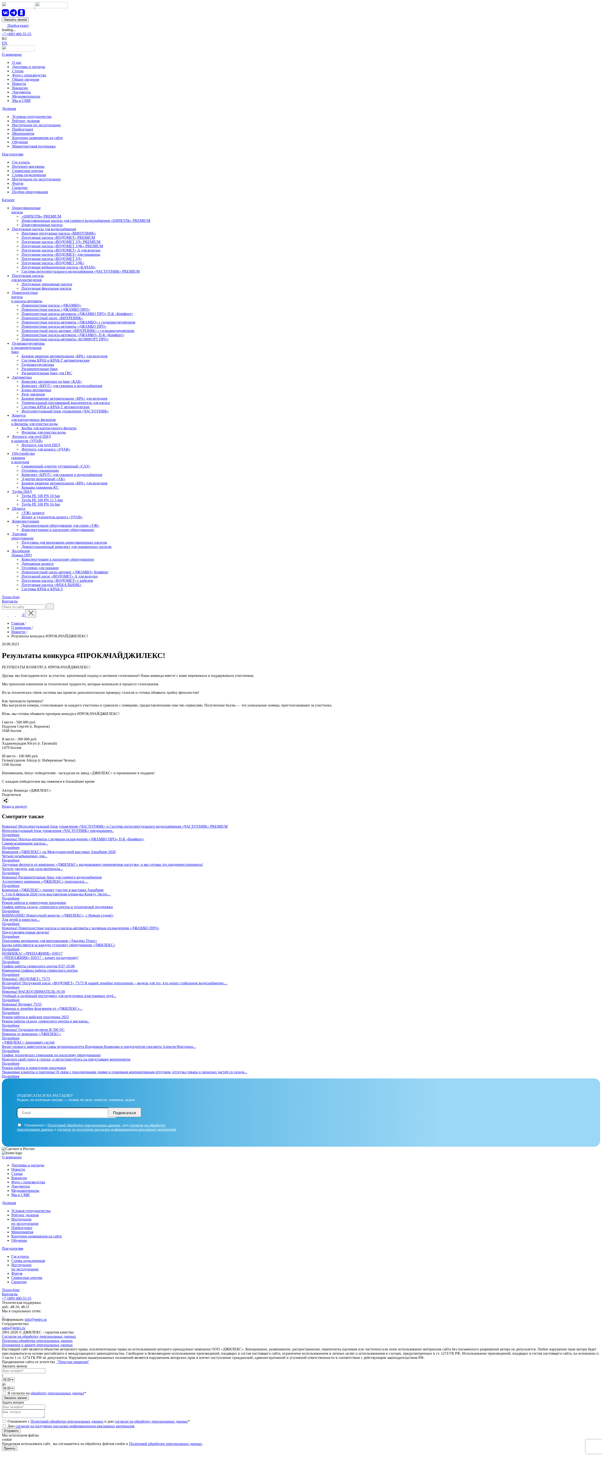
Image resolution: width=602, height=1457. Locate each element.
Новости (18, 1169)
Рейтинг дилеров (25, 1215)
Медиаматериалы (25, 1191)
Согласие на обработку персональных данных (39, 1336)
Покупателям (12, 154)
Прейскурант (18, 26)
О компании (12, 54)
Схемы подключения (28, 1261)
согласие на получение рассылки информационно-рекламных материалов (116, 1129)
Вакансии (19, 1178)
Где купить (20, 1256)
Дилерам (9, 109)
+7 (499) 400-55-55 (16, 34)
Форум (16, 1273)
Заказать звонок (15, 19)
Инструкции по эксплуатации (25, 1221)
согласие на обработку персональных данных (151, 1421)
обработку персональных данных (57, 1393)
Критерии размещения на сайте (36, 1236)
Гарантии (19, 1282)
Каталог (8, 200)
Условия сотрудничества (31, 1211)
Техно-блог (11, 597)
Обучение (19, 1240)
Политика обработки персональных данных (37, 1341)
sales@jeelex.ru (13, 1328)
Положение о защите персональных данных (37, 1345)
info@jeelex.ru (36, 1319)
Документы (20, 1186)
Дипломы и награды (27, 1165)
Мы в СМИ (20, 1195)
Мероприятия (22, 1232)
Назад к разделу (14, 806)
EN (5, 43)
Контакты (10, 601)
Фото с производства (28, 1182)
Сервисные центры (26, 1278)
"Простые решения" (72, 1362)
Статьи (17, 1174)
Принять (10, 1448)
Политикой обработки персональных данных (84, 1125)
